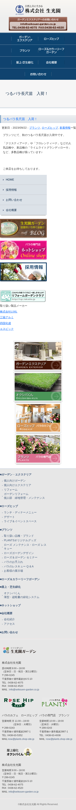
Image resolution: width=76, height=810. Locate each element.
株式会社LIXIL (8, 311)
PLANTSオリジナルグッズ (20, 540)
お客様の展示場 (13, 570)
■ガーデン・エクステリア (16, 474)
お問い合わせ (14, 199)
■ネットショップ (10, 605)
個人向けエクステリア (17, 485)
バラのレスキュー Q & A (19, 566)
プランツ (34, 127)
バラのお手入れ (13, 561)
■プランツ (6, 529)
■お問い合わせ (9, 632)
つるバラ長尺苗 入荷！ (20, 119)
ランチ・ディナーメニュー (20, 512)
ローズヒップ (50, 127)
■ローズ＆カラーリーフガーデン (20, 579)
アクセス (9, 623)
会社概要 (11, 210)
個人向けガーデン (15, 480)
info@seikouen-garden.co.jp (24, 689)
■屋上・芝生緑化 (10, 586)
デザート (9, 516)
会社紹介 (9, 619)
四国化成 (5, 323)
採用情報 (11, 189)
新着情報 (65, 127)
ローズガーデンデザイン (19, 553)
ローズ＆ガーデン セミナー (20, 557)
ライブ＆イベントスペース (20, 521)
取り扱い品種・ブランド (19, 535)
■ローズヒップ (9, 506)
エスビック (7, 328)
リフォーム (11, 489)
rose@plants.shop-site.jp (21, 739)
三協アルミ (7, 317)
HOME (10, 179)
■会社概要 (6, 613)
